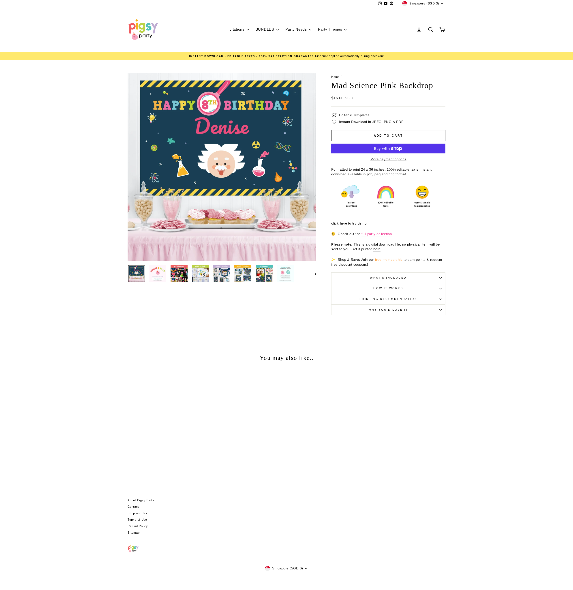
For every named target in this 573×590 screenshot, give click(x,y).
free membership (388, 259)
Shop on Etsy (137, 513)
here (377, 249)
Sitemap (133, 532)
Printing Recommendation (388, 299)
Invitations (236, 29)
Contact (133, 506)
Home (335, 77)
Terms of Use (137, 519)
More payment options (388, 159)
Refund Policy (138, 526)
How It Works (388, 288)
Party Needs (296, 29)
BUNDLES (265, 29)
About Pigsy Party (141, 500)
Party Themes (330, 29)
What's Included (388, 277)
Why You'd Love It (388, 309)
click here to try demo (349, 223)
